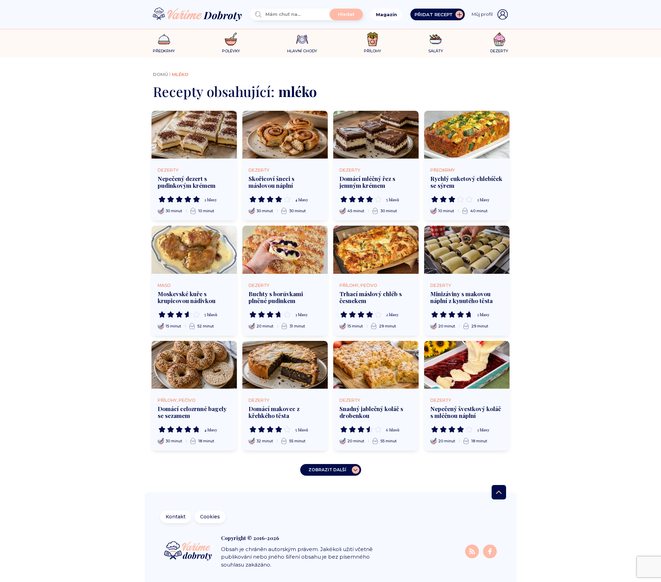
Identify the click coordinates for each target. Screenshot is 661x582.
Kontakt (176, 517)
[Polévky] (231, 39)
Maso (164, 285)
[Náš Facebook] (490, 551)
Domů (160, 74)
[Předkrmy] (164, 39)
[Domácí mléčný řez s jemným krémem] (376, 135)
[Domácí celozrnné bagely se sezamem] (194, 365)
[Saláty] (436, 39)
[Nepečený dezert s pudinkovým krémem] (194, 135)
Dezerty (168, 170)
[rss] (472, 551)
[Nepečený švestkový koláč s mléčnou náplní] (467, 365)
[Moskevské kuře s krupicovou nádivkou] (194, 250)
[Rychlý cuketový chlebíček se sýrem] (467, 135)
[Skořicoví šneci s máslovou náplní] (285, 135)
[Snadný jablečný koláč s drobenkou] (376, 365)
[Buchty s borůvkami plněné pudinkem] (285, 250)
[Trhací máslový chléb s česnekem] (376, 250)
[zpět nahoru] (499, 492)
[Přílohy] (373, 39)
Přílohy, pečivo (358, 285)
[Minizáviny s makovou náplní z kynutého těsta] (467, 250)
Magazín (386, 14)
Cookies (210, 517)
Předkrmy (442, 170)
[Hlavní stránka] (197, 15)
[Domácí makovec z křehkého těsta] (285, 365)
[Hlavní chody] (302, 39)
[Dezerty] (499, 39)
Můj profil (482, 14)
